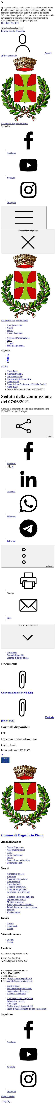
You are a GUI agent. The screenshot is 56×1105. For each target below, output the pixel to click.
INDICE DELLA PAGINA (28, 626)
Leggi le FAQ (13, 986)
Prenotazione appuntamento (19, 988)
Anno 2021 (12, 387)
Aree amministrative (16, 850)
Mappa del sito (8, 1096)
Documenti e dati (14, 376)
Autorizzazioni (13, 881)
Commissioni (13, 381)
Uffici (9, 852)
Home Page (12, 371)
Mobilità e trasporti (15, 902)
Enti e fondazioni (14, 855)
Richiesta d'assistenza (16, 993)
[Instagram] (8, 361)
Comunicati (12, 926)
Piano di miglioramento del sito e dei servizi (26, 1009)
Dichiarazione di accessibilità (20, 1006)
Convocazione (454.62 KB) (17, 692)
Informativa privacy (16, 1001)
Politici (10, 857)
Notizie (10, 923)
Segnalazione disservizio (18, 991)
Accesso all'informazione (18, 338)
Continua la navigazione (12, 28)
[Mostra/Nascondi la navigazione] (24, 217)
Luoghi (10, 940)
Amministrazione (14, 374)
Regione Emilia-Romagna (13, 31)
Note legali (12, 1003)
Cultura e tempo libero (17, 889)
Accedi (4, 366)
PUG (9, 340)
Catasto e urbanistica (16, 887)
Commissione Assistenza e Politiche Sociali (26, 384)
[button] (14, 325)
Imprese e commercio (16, 899)
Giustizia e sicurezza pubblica (20, 897)
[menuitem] (10, 467)
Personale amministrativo (18, 860)
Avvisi (10, 928)
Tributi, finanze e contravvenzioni (22, 907)
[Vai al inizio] (2, 755)
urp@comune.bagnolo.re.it (20, 978)
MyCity (6, 1101)
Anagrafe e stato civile (17, 879)
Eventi (10, 942)
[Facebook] (8, 355)
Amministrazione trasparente (20, 998)
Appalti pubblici (14, 884)
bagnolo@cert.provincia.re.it (19, 981)
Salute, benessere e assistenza (20, 904)
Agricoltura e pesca (15, 874)
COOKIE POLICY (10, 23)
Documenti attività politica (19, 379)
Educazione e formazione (18, 892)
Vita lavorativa (13, 912)
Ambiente (11, 876)
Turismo (10, 910)
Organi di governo (15, 847)
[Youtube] (8, 358)
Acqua (10, 343)
